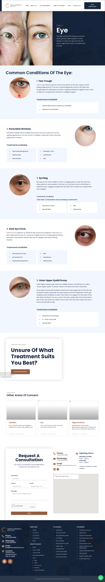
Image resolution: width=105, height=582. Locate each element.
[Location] (3, 551)
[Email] (54, 464)
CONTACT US (77, 5)
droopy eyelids (57, 297)
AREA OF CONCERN (59, 5)
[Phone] (54, 454)
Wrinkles (12, 422)
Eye (41, 422)
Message (14, 491)
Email (31, 483)
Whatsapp (62, 458)
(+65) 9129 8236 (62, 460)
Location (9, 551)
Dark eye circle (12, 233)
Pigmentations (78, 422)
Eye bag (68, 184)
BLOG (69, 5)
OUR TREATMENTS (45, 5)
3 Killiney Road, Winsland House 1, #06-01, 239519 (11, 554)
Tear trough (41, 85)
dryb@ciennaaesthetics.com (66, 465)
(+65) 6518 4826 (62, 455)
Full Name (14, 475)
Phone (13, 483)
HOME (27, 5)
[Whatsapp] (54, 459)
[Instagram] (58, 469)
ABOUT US (33, 5)
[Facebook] (54, 469)
